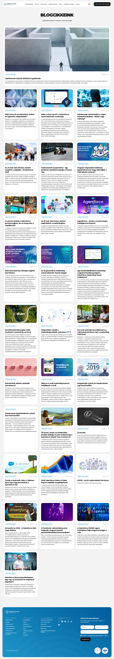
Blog (60, 4)
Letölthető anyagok (69, 4)
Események (43, 4)
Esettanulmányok (53, 4)
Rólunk (37, 4)
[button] (29, 4)
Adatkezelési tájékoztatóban (96, 635)
